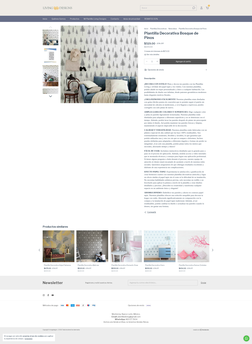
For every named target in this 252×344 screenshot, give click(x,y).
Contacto (115, 19)
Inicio (45, 19)
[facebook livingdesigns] (48, 295)
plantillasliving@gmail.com (129, 317)
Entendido (28, 339)
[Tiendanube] (201, 330)
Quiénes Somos (59, 19)
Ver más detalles (152, 54)
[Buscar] (193, 7)
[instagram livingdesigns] (44, 295)
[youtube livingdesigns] (53, 295)
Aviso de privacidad (131, 19)
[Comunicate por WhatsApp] (246, 338)
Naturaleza (173, 29)
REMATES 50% (151, 19)
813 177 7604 (131, 319)
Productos (74, 19)
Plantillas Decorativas (158, 29)
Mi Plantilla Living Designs (95, 19)
